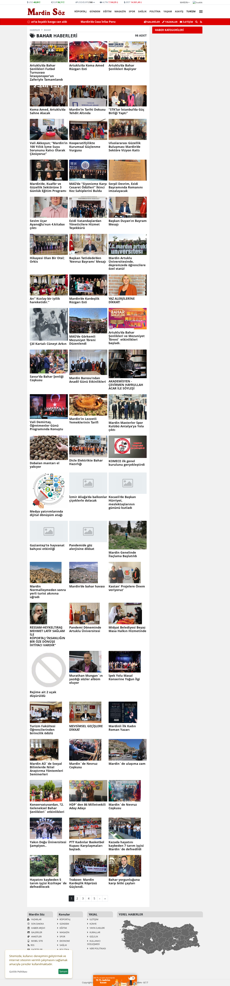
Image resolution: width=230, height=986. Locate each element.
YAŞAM (167, 11)
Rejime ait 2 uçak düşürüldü (43, 693)
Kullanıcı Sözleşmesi (94, 942)
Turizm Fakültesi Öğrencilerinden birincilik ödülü (42, 729)
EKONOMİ (64, 940)
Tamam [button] (63, 971)
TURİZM (190, 11)
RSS (32, 945)
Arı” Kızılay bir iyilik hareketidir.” (45, 300)
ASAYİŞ (179, 11)
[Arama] (196, 22)
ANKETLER (36, 936)
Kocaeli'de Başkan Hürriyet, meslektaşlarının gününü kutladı (122, 502)
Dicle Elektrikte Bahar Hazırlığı (86, 462)
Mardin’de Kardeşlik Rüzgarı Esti (84, 300)
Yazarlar (171, 21)
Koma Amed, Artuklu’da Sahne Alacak (47, 111)
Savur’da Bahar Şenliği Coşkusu (47, 378)
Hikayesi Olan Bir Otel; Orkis (47, 259)
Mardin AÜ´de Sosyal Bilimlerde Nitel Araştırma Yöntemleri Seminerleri (46, 769)
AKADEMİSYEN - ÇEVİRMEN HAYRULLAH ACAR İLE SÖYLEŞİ (126, 385)
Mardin (184, 2)
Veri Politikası (97, 948)
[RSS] (201, 22)
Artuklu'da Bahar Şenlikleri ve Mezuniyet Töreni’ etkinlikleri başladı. (127, 338)
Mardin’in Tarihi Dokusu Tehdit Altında (87, 111)
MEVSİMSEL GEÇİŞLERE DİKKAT (86, 727)
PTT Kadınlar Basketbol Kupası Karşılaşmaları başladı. (86, 845)
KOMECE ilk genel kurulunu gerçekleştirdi (127, 462)
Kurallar (94, 932)
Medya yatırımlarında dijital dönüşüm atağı (46, 513)
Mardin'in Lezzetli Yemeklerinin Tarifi (83, 420)
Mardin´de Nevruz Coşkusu (83, 765)
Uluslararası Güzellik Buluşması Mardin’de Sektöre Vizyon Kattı (125, 146)
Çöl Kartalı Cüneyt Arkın (48, 344)
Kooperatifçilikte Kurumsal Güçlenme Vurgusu (84, 146)
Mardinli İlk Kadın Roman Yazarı (122, 727)
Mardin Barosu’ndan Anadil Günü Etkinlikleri (87, 379)
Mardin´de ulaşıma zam (127, 763)
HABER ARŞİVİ (38, 927)
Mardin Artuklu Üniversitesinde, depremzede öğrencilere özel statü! (127, 263)
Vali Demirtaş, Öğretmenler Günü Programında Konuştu (46, 425)
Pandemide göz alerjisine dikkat (81, 547)
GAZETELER (36, 949)
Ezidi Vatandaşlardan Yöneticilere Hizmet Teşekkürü (85, 224)
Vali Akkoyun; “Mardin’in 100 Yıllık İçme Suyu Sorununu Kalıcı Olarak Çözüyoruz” (49, 148)
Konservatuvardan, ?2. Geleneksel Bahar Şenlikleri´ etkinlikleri (47, 808)
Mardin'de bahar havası (87, 586)
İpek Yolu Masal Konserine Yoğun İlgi (124, 677)
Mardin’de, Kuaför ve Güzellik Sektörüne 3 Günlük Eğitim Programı (48, 187)
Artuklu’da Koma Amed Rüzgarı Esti (86, 67)
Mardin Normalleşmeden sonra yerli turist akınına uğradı (48, 592)
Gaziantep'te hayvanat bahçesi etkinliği (47, 547)
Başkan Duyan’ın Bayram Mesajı (128, 222)
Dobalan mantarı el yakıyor (44, 464)
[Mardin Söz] (46, 12)
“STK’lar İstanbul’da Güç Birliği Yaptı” (126, 111)
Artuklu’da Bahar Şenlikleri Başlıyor (122, 67)
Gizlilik (93, 936)
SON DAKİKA (37, 923)
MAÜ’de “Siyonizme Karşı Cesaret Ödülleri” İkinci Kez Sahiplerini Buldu (88, 187)
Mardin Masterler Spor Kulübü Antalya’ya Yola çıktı (126, 426)
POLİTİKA (155, 11)
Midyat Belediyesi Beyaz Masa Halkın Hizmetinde (127, 629)
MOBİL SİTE (37, 940)
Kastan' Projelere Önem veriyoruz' (127, 588)
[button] (200, 11)
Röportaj (80, 11)
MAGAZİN (120, 11)
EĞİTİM (107, 11)
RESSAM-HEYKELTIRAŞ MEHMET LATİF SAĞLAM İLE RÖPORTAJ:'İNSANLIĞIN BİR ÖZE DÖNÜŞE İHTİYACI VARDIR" (47, 636)
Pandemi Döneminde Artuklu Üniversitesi (85, 629)
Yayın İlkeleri (97, 927)
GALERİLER (153, 21)
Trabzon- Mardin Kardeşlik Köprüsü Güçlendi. (83, 883)
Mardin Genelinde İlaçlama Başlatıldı (123, 554)
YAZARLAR (36, 919)
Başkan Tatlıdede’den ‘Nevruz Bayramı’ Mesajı (87, 259)
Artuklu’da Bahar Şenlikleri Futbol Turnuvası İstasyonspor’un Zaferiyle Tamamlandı (46, 72)
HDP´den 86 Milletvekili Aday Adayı (87, 806)
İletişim (187, 21)
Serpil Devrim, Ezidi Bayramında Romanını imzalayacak (126, 187)
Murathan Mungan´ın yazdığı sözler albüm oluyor (86, 679)
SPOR (132, 11)
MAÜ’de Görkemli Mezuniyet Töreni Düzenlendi (82, 340)
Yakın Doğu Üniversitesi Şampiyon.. (48, 843)
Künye (92, 923)
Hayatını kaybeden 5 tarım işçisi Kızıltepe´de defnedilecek (48, 883)
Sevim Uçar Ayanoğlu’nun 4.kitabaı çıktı (47, 224)
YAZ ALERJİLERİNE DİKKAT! (122, 300)
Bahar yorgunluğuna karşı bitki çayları (124, 881)
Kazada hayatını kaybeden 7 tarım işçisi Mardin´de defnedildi (126, 845)
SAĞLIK (142, 11)
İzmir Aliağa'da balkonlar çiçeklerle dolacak (88, 498)
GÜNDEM (95, 11)
